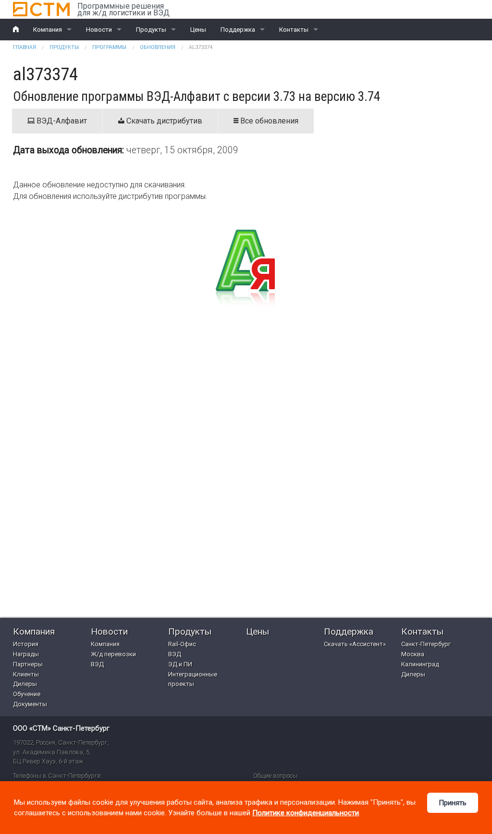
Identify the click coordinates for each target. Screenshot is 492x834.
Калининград (420, 664)
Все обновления (268, 120)
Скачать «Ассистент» (355, 644)
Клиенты (26, 674)
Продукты (151, 29)
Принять (453, 802)
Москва (412, 654)
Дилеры (25, 683)
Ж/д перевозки (113, 654)
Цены (198, 29)
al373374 (200, 47)
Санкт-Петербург (426, 644)
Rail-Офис (182, 644)
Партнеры (28, 664)
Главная (24, 47)
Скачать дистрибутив (163, 120)
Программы (109, 47)
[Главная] (41, 9)
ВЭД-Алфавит (61, 120)
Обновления (157, 47)
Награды (26, 654)
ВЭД (97, 664)
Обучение (26, 694)
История (25, 644)
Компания (47, 29)
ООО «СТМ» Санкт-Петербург (61, 728)
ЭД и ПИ (180, 664)
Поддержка (238, 29)
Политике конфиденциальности (305, 813)
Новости (99, 29)
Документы (30, 704)
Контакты (293, 29)
